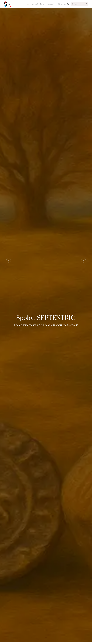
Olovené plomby (63, 4)
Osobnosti (34, 4)
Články (42, 4)
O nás (27, 4)
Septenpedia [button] (51, 4)
